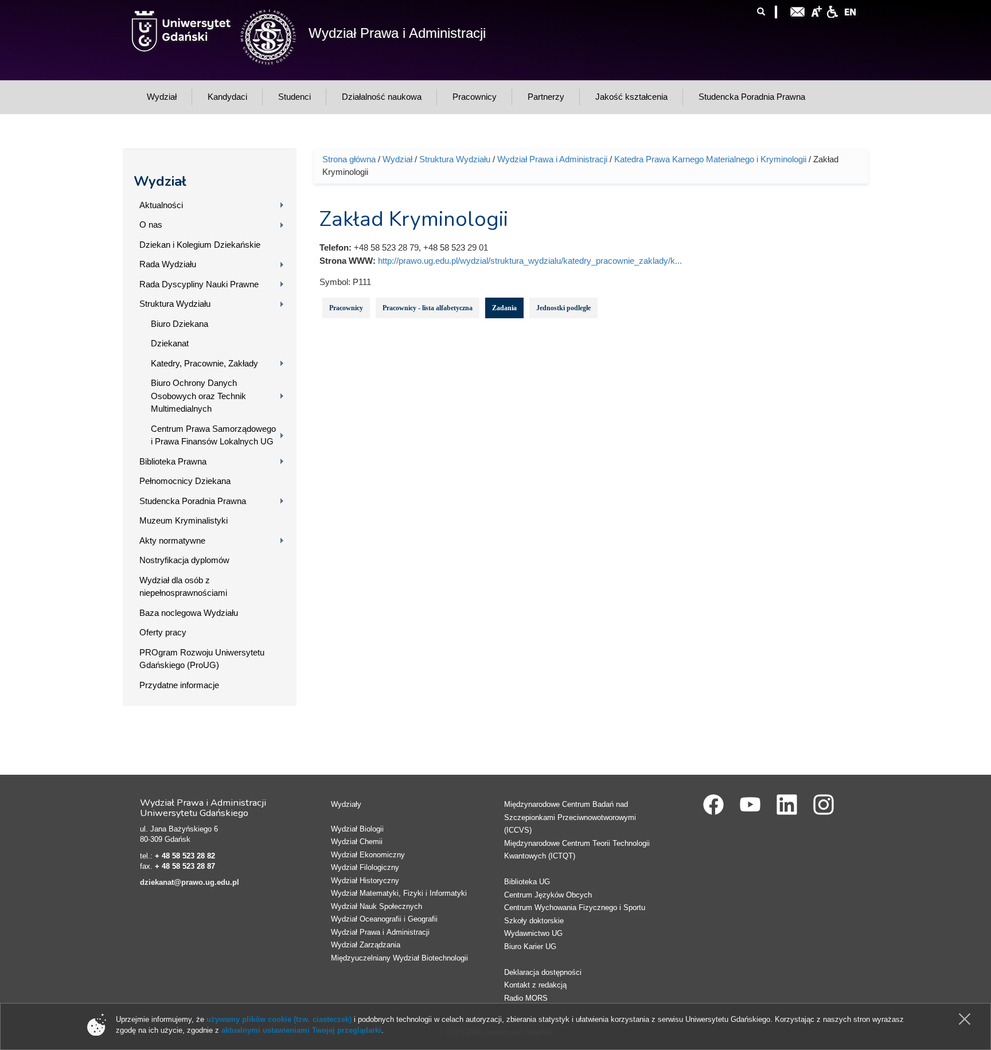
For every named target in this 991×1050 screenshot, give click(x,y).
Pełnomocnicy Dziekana (185, 481)
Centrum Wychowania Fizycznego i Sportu (574, 907)
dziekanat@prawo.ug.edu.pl (189, 882)
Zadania (504, 308)
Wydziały (346, 804)
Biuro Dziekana (179, 324)
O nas (150, 224)
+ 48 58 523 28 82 (185, 856)
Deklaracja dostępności (543, 972)
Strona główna (349, 159)
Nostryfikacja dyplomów (184, 560)
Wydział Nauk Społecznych (376, 906)
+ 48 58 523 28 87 (185, 866)
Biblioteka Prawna (172, 461)
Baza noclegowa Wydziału (188, 613)
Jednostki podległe (563, 308)
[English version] (850, 10)
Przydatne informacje (179, 685)
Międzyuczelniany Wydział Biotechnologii (399, 958)
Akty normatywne (172, 540)
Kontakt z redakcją (535, 985)
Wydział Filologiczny (365, 867)
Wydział (160, 181)
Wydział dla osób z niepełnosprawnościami (183, 586)
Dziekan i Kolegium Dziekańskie (199, 244)
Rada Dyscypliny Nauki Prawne (199, 284)
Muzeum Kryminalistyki (183, 520)
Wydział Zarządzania (365, 944)
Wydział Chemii (357, 841)
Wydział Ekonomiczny (368, 854)
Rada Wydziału (167, 264)
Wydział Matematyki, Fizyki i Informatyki (399, 893)
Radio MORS (526, 998)
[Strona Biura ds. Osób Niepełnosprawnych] (832, 10)
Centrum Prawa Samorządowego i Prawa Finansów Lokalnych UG (213, 435)
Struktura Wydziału (174, 304)
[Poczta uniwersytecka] (798, 10)
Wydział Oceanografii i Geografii (384, 919)
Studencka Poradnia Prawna (192, 501)
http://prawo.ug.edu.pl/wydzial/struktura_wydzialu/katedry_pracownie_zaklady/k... (530, 261)
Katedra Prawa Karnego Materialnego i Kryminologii (710, 159)
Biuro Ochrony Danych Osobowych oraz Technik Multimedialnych (198, 395)
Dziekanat (170, 343)
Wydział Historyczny (365, 880)
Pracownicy (346, 308)
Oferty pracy (162, 632)
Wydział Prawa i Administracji (397, 33)
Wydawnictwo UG (533, 933)
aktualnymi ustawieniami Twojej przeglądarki (301, 1030)
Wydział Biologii (357, 829)
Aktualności (161, 205)
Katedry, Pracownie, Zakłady (204, 363)
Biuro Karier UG (530, 946)
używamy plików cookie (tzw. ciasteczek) (279, 1019)
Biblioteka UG (527, 881)
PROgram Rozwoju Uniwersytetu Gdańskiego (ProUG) (201, 658)
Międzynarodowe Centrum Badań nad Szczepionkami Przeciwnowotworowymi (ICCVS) (570, 817)
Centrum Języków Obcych (548, 895)
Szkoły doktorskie (534, 920)
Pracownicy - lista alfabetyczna (428, 308)
